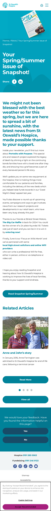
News (14, 40)
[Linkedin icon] (31, 466)
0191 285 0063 (30, 455)
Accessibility (25, 480)
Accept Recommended (25, 507)
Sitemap (25, 475)
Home (6, 40)
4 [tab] (31, 390)
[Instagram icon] (20, 466)
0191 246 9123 (32, 460)
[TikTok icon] (25, 466)
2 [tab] (24, 390)
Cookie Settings (25, 500)
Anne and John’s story (17, 352)
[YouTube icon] (36, 466)
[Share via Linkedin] (20, 81)
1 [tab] (20, 390)
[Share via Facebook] (14, 81)
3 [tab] (28, 390)
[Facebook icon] (15, 466)
